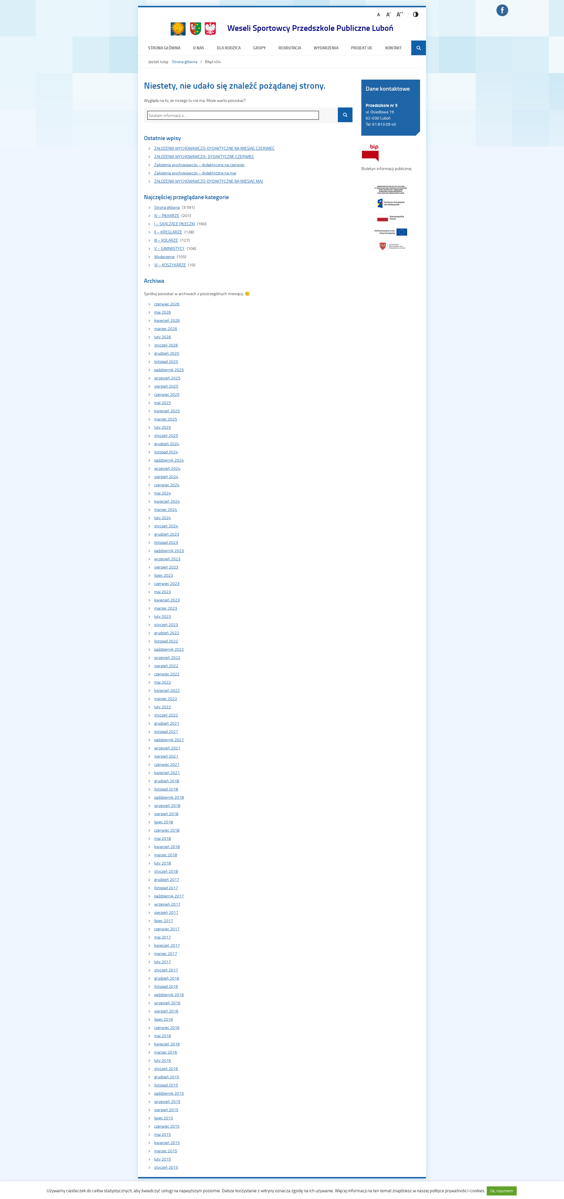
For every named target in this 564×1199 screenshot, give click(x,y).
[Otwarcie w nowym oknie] (390, 217)
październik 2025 (169, 369)
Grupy (259, 48)
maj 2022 (162, 682)
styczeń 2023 (166, 624)
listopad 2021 (166, 731)
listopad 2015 (166, 1085)
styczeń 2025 (166, 435)
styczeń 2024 (166, 526)
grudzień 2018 (166, 780)
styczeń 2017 (166, 970)
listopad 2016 (166, 986)
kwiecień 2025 (167, 410)
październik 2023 (169, 550)
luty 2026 (162, 336)
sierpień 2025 (166, 386)
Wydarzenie (164, 256)
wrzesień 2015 (167, 1101)
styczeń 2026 (166, 345)
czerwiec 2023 (166, 583)
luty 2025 (162, 427)
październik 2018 (169, 797)
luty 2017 (162, 961)
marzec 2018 (165, 854)
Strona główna (164, 48)
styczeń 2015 (166, 1167)
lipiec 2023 (163, 575)
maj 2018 (162, 838)
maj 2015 (162, 1134)
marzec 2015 (165, 1150)
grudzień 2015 (166, 1076)
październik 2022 (169, 649)
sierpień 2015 (166, 1109)
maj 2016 (162, 1035)
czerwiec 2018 (166, 830)
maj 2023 (162, 591)
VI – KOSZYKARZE (170, 265)
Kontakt (393, 48)
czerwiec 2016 (166, 1027)
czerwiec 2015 (166, 1126)
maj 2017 (162, 937)
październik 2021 (169, 739)
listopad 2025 (166, 361)
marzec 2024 (165, 509)
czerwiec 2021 (166, 764)
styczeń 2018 (166, 871)
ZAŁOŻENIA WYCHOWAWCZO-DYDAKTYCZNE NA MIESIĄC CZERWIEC (214, 148)
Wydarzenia (326, 48)
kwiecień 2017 (167, 945)
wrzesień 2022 (167, 657)
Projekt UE (361, 48)
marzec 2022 (165, 698)
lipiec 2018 (163, 822)
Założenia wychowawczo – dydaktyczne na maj (195, 173)
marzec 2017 (165, 953)
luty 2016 (162, 1060)
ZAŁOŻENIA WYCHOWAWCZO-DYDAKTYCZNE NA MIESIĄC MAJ (208, 181)
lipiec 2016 (163, 1019)
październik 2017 (169, 896)
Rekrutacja (289, 48)
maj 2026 (162, 312)
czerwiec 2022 (166, 674)
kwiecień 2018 (167, 846)
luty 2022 (162, 706)
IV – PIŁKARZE (166, 215)
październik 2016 (169, 994)
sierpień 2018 (166, 813)
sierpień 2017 (166, 912)
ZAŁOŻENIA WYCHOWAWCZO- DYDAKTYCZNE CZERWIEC (204, 156)
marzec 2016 (165, 1052)
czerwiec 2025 (166, 394)
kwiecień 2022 (167, 690)
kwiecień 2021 (167, 772)
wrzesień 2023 (167, 558)
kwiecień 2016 (167, 1044)
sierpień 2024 (166, 476)
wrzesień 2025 (167, 378)
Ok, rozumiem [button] (501, 1190)
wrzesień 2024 (167, 468)
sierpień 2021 (166, 756)
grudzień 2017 (166, 879)
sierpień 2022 (166, 665)
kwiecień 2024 (167, 501)
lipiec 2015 (163, 1118)
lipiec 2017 (163, 920)
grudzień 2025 (166, 353)
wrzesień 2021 (167, 748)
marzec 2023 (165, 608)
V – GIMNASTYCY (169, 248)
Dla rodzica (229, 48)
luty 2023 (162, 616)
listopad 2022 (166, 641)
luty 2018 (162, 863)
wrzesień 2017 (167, 904)
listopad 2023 (166, 542)
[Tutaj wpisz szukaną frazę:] (238, 115)
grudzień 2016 (166, 978)
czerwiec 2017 (166, 928)
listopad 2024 (166, 452)
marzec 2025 (165, 419)
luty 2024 (162, 517)
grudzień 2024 (166, 443)
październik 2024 (169, 460)
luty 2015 (162, 1159)
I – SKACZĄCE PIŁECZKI (174, 223)
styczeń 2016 (166, 1068)
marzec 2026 (165, 328)
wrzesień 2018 (167, 805)
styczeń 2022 (166, 715)
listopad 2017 (166, 887)
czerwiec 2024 (166, 484)
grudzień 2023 (166, 534)
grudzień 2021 (166, 723)
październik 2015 (169, 1093)
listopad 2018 (166, 789)
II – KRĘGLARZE (168, 232)
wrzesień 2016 (167, 1002)
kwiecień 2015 (167, 1142)
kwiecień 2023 (167, 600)
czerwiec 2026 (166, 304)
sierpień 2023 (166, 567)
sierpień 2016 (166, 1011)
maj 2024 (162, 493)
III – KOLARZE (166, 240)
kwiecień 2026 (167, 320)
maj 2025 (162, 402)
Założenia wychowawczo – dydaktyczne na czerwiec (199, 164)
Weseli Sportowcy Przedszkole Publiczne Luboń (310, 27)
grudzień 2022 (166, 632)
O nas (198, 48)
